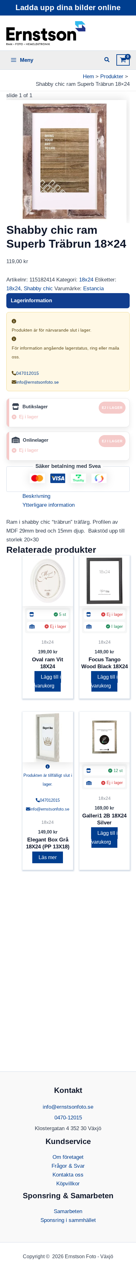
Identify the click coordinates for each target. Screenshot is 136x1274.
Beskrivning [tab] (36, 496)
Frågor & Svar (68, 1166)
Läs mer (48, 857)
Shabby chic (38, 289)
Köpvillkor (68, 1184)
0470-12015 (68, 1118)
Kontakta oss (68, 1175)
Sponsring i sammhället (68, 1220)
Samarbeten (68, 1211)
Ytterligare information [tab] (48, 505)
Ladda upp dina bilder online (68, 7)
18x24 (86, 280)
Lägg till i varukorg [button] (48, 681)
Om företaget (68, 1157)
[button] (107, 60)
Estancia (93, 289)
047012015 (27, 373)
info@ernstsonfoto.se (37, 382)
